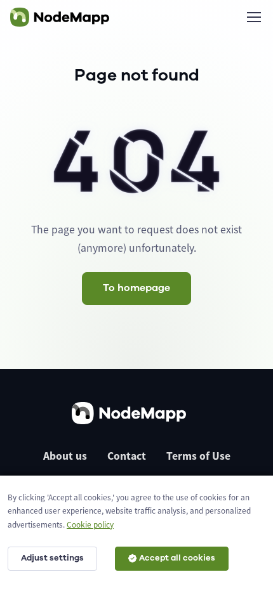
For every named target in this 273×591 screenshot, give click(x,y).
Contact (126, 456)
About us (65, 456)
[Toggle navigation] (253, 17)
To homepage (136, 288)
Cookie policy (90, 524)
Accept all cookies (177, 558)
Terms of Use (198, 456)
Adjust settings (52, 558)
